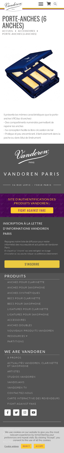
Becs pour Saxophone (24, 303)
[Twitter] (16, 412)
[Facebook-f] (7, 412)
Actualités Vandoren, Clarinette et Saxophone (32, 364)
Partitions (15, 341)
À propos (14, 357)
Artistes (13, 371)
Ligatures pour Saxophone (28, 314)
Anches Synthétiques (23, 292)
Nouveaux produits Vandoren (30, 330)
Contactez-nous (20, 392)
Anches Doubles (19, 325)
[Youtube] (33, 412)
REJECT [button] (26, 446)
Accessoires (16, 319)
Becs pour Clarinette (23, 298)
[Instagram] (25, 412)
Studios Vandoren (21, 376)
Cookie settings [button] (11, 446)
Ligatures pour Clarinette (27, 309)
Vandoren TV (17, 387)
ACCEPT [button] (39, 446)
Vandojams (15, 382)
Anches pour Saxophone (26, 287)
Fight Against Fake (21, 403)
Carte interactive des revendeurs (33, 398)
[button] (41, 4)
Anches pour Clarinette (26, 282)
